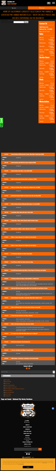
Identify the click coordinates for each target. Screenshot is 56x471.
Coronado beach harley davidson (21, 329)
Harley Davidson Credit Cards (11, 387)
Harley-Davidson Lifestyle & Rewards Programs (14, 388)
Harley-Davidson (28, 303)
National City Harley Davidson (36, 303)
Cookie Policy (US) (27, 433)
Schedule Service (27, 446)
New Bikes (27, 437)
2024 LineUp (7, 380)
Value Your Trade (27, 431)
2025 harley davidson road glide (21, 293)
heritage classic (46, 329)
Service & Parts (27, 444)
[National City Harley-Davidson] (3, 3)
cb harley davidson (25, 312)
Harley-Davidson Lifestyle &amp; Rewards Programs (35, 327)
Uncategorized (8, 395)
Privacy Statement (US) (27, 442)
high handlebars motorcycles (43, 284)
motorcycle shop (19, 330)
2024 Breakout (21, 363)
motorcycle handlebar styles (24, 285)
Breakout (25, 363)
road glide (43, 303)
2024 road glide (19, 312)
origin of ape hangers (33, 285)
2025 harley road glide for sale (47, 293)
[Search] (54, 372)
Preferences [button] (28, 463)
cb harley (18, 321)
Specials (27, 440)
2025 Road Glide (19, 284)
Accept (28, 467)
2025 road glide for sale (26, 294)
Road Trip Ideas (8, 394)
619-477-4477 (46, 31)
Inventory (27, 435)
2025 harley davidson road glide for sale (34, 293)
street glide (47, 303)
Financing (27, 429)
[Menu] (53, 3)
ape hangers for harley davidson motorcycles (30, 284)
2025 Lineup (7, 383)
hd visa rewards (41, 329)
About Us (27, 425)
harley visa (30, 329)
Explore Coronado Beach (10, 385)
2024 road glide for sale (20, 303)
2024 (17, 363)
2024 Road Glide (8, 381)
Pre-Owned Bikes (27, 439)
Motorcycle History (8, 390)
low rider (43, 321)
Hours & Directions (27, 427)
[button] (53, 408)
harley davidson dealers (31, 321)
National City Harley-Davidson (7, 22)
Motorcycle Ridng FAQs (9, 392)
